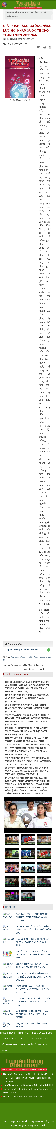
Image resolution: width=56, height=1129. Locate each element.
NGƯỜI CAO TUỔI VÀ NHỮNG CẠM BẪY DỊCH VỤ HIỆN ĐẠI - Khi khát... (33, 954)
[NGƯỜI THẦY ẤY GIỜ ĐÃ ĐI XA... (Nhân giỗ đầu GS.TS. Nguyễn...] (8, 966)
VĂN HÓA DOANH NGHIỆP (13, 1044)
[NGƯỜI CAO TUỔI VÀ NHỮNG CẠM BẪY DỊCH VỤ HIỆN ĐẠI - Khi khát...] (8, 953)
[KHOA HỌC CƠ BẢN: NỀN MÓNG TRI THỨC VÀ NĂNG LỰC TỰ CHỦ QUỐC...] (8, 975)
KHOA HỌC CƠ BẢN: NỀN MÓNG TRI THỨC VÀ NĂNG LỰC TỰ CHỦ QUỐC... (33, 976)
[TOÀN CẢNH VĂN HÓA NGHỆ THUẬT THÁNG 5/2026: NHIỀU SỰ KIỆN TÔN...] (8, 988)
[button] (48, 650)
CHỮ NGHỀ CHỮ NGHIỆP (13, 1039)
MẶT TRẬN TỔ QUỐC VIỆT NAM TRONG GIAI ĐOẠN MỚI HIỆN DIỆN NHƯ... (32, 1014)
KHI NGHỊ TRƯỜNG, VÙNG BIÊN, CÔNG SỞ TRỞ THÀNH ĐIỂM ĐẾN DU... (33, 929)
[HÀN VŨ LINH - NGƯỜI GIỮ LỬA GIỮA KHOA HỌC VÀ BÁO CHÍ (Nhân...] (8, 941)
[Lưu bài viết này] (50, 47)
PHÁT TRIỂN (23, 1033)
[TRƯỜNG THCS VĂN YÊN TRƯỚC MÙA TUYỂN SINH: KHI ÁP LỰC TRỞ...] (8, 1000)
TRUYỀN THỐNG (7, 1033)
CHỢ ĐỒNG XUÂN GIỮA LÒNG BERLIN (31, 1025)
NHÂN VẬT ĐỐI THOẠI (37, 1044)
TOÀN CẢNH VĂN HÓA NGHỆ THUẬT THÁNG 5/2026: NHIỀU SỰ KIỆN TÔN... (33, 989)
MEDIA (4, 1050)
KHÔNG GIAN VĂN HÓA (37, 1039)
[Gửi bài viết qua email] (39, 47)
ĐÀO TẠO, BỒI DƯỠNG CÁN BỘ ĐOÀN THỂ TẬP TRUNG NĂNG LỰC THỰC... (32, 917)
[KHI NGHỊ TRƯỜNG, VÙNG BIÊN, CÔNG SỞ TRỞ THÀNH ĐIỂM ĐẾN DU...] (8, 928)
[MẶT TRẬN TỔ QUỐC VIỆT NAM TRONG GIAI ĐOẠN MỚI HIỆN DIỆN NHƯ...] (8, 1013)
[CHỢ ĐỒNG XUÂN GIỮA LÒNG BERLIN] (8, 1025)
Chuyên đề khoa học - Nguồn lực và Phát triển (26, 15)
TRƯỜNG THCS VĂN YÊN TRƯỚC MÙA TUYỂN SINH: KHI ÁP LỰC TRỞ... (33, 1001)
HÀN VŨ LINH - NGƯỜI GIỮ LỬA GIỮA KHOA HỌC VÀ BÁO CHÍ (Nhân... (32, 942)
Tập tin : (22, 649)
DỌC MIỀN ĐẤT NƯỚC (42, 1033)
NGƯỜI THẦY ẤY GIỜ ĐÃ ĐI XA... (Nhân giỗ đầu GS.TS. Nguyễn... (32, 965)
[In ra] (45, 47)
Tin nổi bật (10, 907)
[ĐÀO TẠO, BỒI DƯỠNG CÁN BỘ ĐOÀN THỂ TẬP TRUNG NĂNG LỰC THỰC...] (8, 916)
